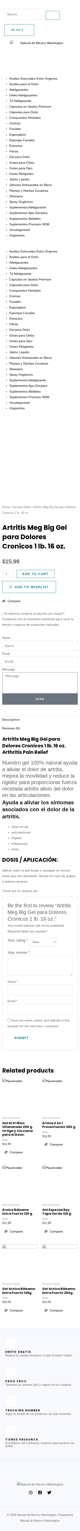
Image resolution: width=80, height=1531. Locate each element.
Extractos (15, 145)
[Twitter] (49, 1493)
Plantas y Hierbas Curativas (28, 190)
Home (6, 507)
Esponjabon (17, 134)
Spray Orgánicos (21, 202)
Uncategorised (19, 230)
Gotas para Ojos (20, 168)
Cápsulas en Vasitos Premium (30, 106)
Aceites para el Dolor (24, 84)
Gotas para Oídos (21, 162)
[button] (40, 245)
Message (8, 669)
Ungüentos (17, 235)
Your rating (18, 940)
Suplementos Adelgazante (27, 207)
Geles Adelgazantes (23, 95)
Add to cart (35, 574)
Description (11, 719)
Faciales (15, 129)
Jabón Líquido (19, 179)
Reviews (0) (11, 728)
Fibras (13, 151)
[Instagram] (31, 1493)
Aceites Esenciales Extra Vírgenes (33, 78)
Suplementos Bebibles (25, 218)
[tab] (40, 719)
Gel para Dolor (19, 157)
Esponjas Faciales (22, 140)
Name (6, 637)
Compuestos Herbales (25, 117)
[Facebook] (40, 1493)
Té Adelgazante (20, 101)
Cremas (14, 123)
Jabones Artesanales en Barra (30, 185)
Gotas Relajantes (21, 173)
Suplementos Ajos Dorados (28, 213)
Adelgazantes (18, 89)
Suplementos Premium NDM (29, 224)
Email (6, 653)
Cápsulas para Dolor (23, 112)
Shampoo (16, 196)
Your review (19, 952)
